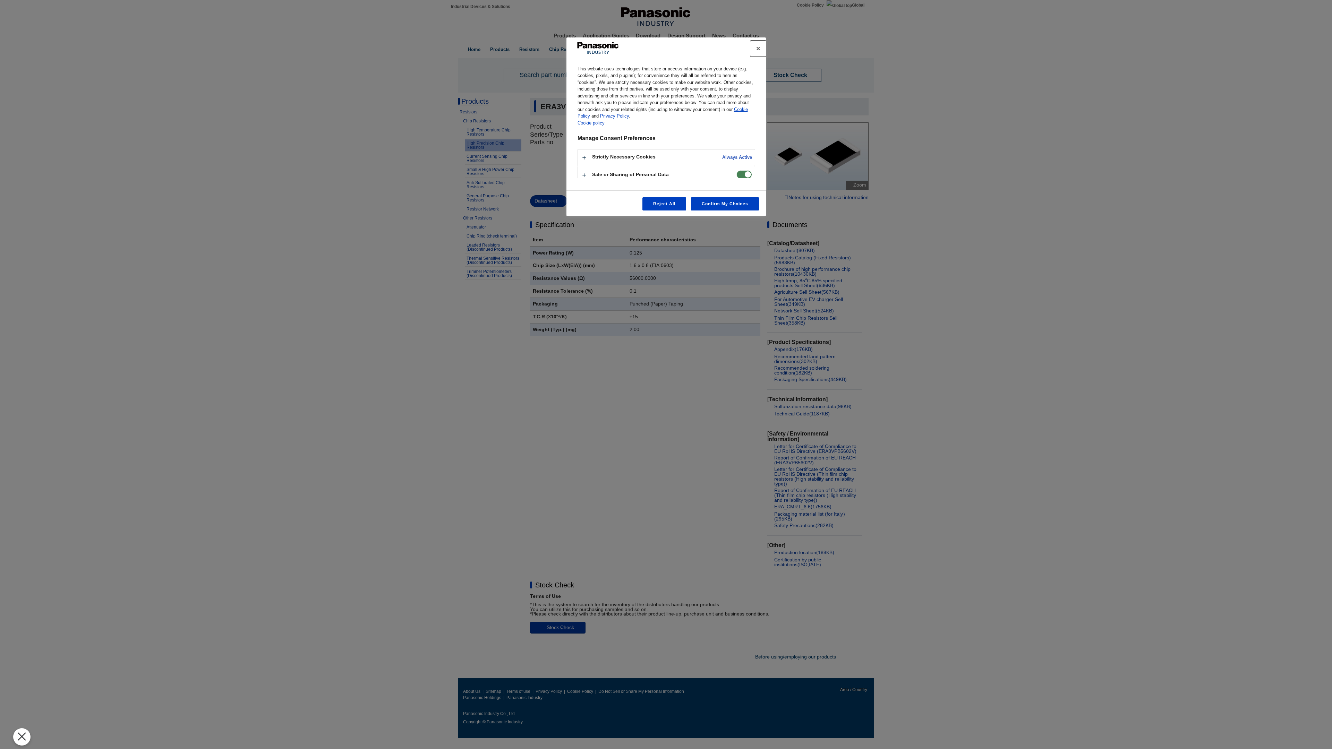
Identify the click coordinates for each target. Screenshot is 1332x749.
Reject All (664, 203)
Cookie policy (591, 123)
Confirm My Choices (725, 203)
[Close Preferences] (22, 737)
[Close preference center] (758, 48)
